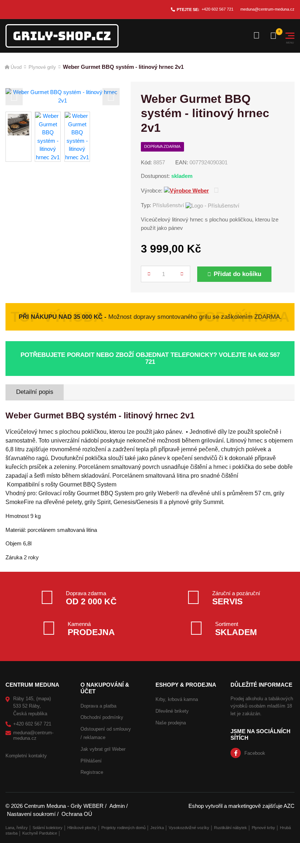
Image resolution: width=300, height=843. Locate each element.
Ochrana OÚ (76, 814)
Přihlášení (91, 761)
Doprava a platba (98, 706)
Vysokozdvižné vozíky (189, 827)
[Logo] (62, 36)
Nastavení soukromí (31, 814)
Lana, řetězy (16, 827)
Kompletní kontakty (26, 755)
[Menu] (290, 35)
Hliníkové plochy (82, 827)
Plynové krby (263, 827)
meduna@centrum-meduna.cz (267, 9)
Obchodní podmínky (101, 717)
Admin (117, 806)
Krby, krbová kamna (176, 699)
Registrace (91, 772)
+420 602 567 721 (217, 9)
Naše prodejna (170, 722)
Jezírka (157, 827)
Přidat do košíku (237, 274)
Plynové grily (42, 67)
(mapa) (43, 698)
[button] (14, 96)
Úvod (16, 67)
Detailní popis (34, 391)
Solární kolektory (48, 827)
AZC (289, 806)
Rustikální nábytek (230, 827)
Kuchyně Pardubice (39, 833)
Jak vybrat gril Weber (102, 749)
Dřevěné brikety (172, 711)
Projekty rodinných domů (123, 827)
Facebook (254, 753)
